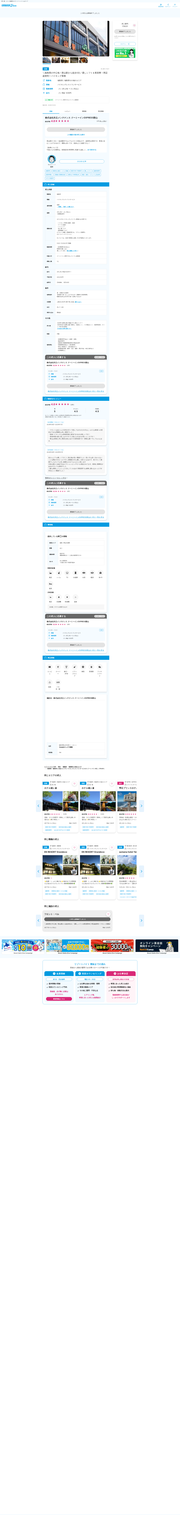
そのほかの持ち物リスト (64, 328)
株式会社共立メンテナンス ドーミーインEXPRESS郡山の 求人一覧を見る (76, 391)
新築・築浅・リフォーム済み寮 (91, 174)
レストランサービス (132, 784)
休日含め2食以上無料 (65, 827)
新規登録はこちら (59, 999)
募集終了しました (76, 129)
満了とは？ (78, 302)
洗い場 (54, 784)
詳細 (51, 111)
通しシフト (87, 171)
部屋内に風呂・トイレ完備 (60, 171)
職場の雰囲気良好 (60, 174)
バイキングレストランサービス (61, 848)
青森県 (54, 782)
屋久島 (135, 846)
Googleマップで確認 (66, 747)
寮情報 (84, 111)
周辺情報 (101, 111)
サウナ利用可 (50, 178)
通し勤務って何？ (72, 250)
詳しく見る (103, 121)
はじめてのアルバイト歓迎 (62, 830)
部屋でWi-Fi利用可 (76, 171)
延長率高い (49, 174)
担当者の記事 (81, 161)
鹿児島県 (129, 846)
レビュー (67, 111)
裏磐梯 (59, 846)
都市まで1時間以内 (73, 174)
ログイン (123, 44)
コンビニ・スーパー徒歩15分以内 (130, 897)
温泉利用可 (97, 171)
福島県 (54, 846)
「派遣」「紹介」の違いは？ (65, 206)
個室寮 (48, 171)
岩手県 (129, 782)
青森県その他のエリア (63, 782)
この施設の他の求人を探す (76, 134)
